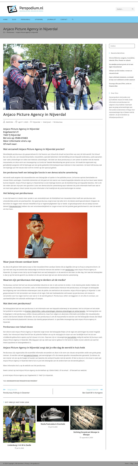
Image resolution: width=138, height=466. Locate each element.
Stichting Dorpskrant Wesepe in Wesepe (86, 433)
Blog (131, 463)
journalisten (72, 337)
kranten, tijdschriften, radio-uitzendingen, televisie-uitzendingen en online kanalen (55, 311)
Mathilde (9, 122)
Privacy (27, 463)
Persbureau (58, 122)
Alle (16, 463)
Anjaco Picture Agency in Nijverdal (27, 32)
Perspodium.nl (35, 463)
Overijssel (47, 122)
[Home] (4, 32)
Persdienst (33, 381)
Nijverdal (36, 122)
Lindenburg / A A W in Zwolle (19, 445)
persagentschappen (31, 355)
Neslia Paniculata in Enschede (53, 424)
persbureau (69, 270)
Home (127, 463)
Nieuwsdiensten (15, 206)
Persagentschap (24, 381)
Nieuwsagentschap (13, 381)
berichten (21, 463)
